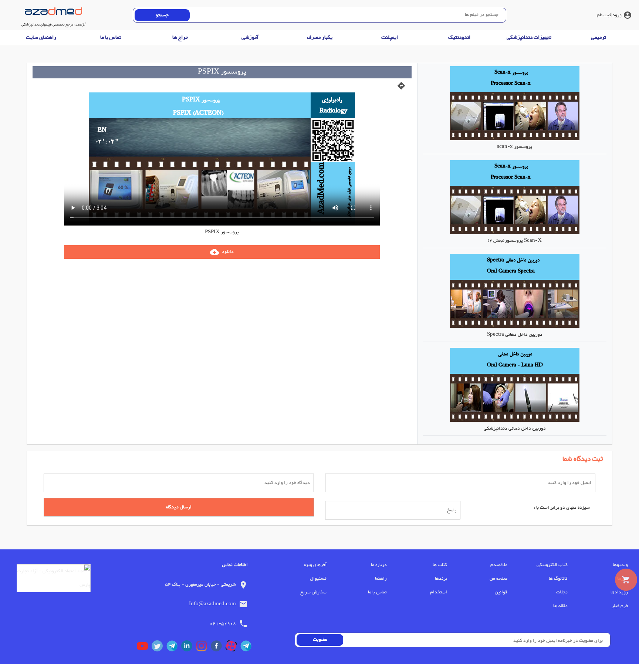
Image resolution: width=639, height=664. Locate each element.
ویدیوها (620, 564)
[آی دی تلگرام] (173, 647)
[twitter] (159, 647)
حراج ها (180, 38)
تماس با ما (110, 38)
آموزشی (249, 38)
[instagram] (203, 647)
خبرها (622, 578)
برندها (441, 578)
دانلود (222, 251)
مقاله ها (560, 606)
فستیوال (318, 578)
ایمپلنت (389, 38)
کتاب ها (440, 564)
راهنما (381, 578)
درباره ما (379, 564)
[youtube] (144, 647)
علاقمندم (498, 564)
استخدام (438, 592)
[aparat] (233, 647)
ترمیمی (598, 38)
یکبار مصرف (319, 38)
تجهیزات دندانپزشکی (529, 38)
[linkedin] (188, 647)
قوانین (501, 592)
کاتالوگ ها (558, 578)
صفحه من (498, 578)
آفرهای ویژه (315, 564)
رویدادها (619, 592)
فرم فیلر (620, 606)
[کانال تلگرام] (247, 647)
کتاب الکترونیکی (552, 564)
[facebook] (218, 647)
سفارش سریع (313, 592)
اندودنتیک (459, 38)
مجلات (562, 592)
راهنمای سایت (41, 38)
